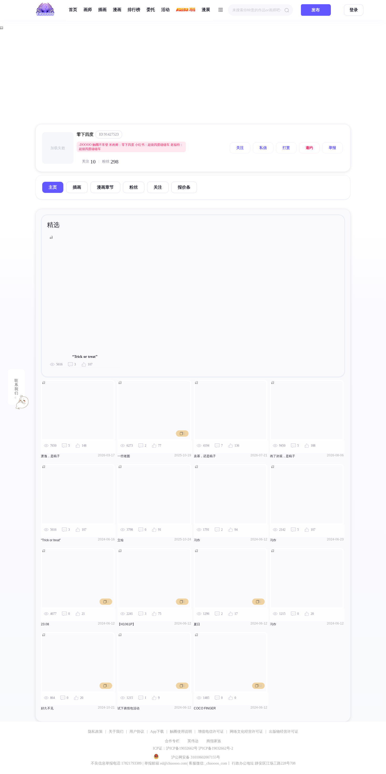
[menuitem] (73, 10)
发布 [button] (315, 10)
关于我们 (116, 732)
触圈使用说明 (181, 732)
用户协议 (136, 732)
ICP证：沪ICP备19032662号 (175, 748)
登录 (354, 10)
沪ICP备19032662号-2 (216, 748)
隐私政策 (95, 732)
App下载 (157, 732)
